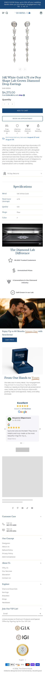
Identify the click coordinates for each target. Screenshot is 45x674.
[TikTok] (27, 508)
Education (6, 574)
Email (5, 614)
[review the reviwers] (9, 425)
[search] (6, 13)
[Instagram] (22, 508)
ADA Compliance (8, 557)
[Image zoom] (22, 43)
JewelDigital (37, 671)
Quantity (6, 99)
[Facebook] (12, 508)
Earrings (5, 592)
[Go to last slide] (20, 69)
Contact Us (6, 578)
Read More (12, 439)
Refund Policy (7, 550)
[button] (22, 110)
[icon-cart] (40, 13)
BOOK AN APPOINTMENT (22, 118)
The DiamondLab (25, 669)
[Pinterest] (17, 508)
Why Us (5, 568)
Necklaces (6, 602)
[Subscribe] (40, 614)
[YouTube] (32, 508)
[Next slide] (25, 69)
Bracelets (5, 596)
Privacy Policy (7, 553)
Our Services (7, 571)
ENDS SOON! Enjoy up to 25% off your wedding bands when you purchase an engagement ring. (22, 4)
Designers (6, 543)
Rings (4, 599)
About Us (5, 547)
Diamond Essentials (9, 589)
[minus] (4, 104)
